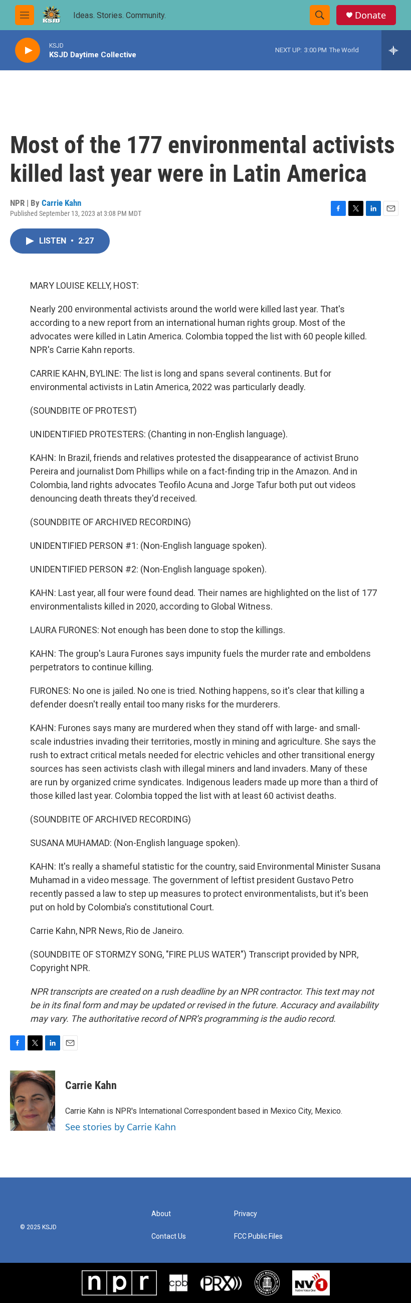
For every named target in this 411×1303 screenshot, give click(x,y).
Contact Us (168, 1236)
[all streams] (396, 50)
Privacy (245, 1214)
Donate (370, 15)
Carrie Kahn (61, 203)
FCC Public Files (258, 1236)
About (161, 1214)
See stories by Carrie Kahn (120, 1127)
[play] (28, 50)
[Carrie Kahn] (32, 1101)
